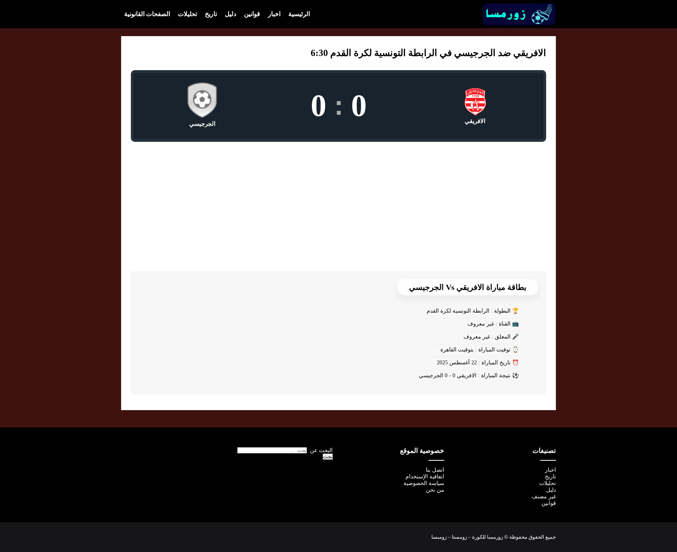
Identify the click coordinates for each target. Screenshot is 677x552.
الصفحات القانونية (147, 14)
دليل (230, 14)
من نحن (435, 490)
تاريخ (211, 14)
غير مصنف (544, 497)
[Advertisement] (338, 200)
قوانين (252, 14)
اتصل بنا (435, 470)
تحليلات (187, 14)
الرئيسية (299, 14)
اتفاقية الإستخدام (424, 477)
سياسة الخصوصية (424, 483)
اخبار (274, 14)
